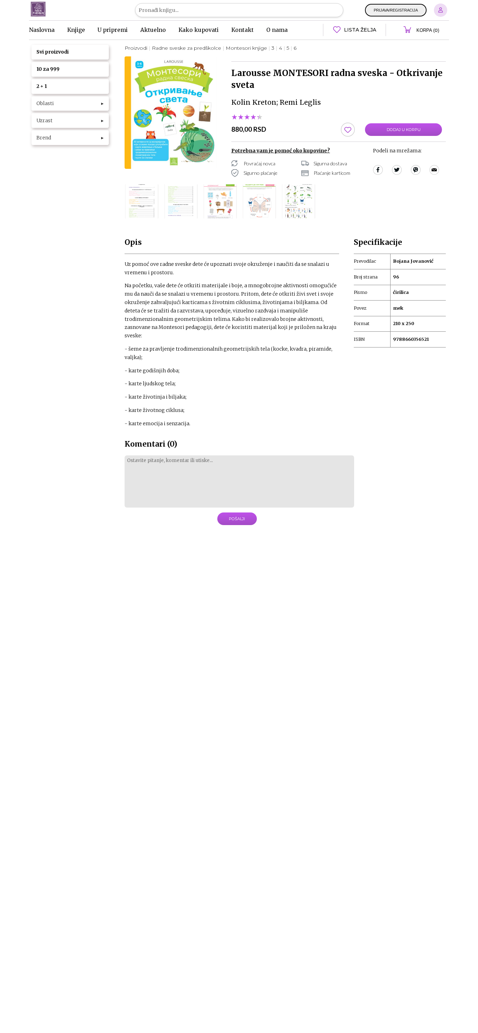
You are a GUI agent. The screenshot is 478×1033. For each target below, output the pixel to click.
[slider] (247, 117)
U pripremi (113, 30)
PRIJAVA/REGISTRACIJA (396, 10)
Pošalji (237, 518)
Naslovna (42, 30)
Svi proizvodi (52, 52)
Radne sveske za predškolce (186, 48)
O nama (277, 30)
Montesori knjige (246, 48)
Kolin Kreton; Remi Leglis (276, 102)
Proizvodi (136, 48)
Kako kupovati (198, 30)
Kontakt (242, 30)
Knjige (76, 30)
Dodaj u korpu (404, 129)
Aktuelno (153, 30)
